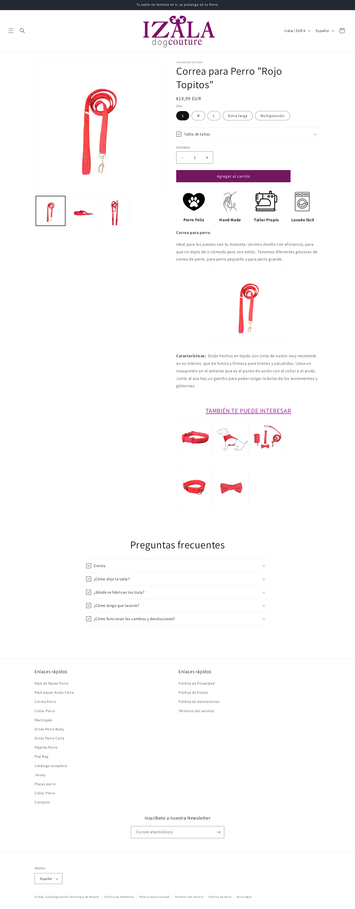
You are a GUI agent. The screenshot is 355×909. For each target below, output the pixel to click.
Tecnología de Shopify (84, 897)
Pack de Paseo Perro (51, 683)
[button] (11, 30)
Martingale (43, 720)
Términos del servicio (196, 711)
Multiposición (272, 115)
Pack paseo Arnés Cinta (54, 692)
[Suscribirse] (218, 832)
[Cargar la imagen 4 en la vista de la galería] (114, 210)
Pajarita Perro (46, 747)
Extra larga (237, 115)
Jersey (40, 774)
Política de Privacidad (197, 683)
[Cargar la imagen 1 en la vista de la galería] (50, 210)
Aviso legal (244, 897)
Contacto (42, 802)
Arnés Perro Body (49, 729)
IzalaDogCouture (57, 897)
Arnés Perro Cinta (49, 738)
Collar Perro (45, 711)
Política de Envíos (193, 692)
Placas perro (45, 784)
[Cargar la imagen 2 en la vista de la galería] (82, 210)
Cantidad (183, 147)
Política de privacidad (154, 897)
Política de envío (220, 897)
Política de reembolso (119, 897)
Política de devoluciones (199, 701)
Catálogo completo (51, 765)
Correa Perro (45, 701)
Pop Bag (41, 756)
